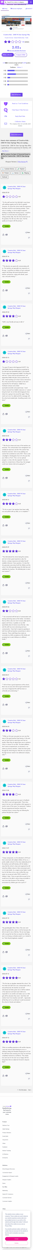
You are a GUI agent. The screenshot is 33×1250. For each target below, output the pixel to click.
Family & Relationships (19, 37)
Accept (16, 1238)
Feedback (4, 1147)
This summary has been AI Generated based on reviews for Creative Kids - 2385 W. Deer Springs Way (15, 156)
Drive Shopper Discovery (8, 1169)
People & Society (9, 37)
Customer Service (6, 1197)
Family (26, 37)
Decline (16, 1243)
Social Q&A (5, 1136)
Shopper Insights (6, 1179)
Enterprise (5, 1157)
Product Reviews (6, 1132)
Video (3, 1143)
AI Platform (5, 1154)
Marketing (5, 1190)
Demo (3, 1183)
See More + (5, 151)
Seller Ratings (5, 1129)
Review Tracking (6, 1150)
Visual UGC (5, 1139)
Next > (29, 1090)
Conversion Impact (7, 1172)
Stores (2, 4)
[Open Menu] (31, 2)
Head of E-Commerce (7, 1194)
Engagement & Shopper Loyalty (10, 1176)
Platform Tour (5, 1125)
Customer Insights (7, 1201)
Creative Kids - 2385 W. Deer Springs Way (16, 35)
